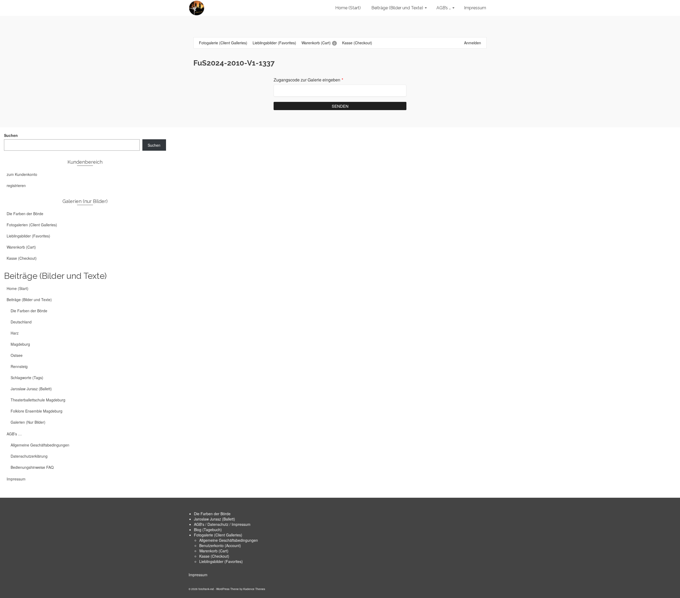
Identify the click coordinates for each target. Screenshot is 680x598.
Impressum (198, 574)
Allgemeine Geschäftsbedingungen (228, 540)
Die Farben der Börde (212, 513)
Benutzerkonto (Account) (220, 545)
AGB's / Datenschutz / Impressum (222, 524)
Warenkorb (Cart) (213, 550)
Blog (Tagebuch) (208, 529)
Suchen (11, 135)
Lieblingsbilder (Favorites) (221, 561)
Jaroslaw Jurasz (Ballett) (214, 519)
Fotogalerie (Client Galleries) (218, 535)
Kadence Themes (254, 589)
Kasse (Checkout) (214, 556)
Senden (340, 106)
